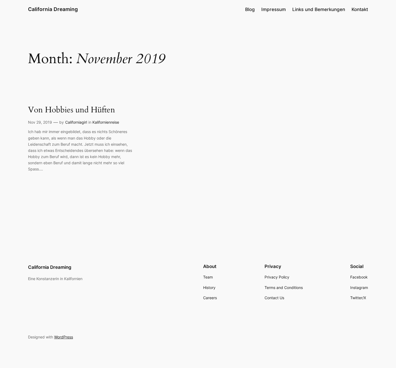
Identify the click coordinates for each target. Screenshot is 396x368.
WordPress (63, 337)
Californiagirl (76, 122)
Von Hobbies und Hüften (71, 110)
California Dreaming (53, 9)
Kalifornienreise (105, 122)
